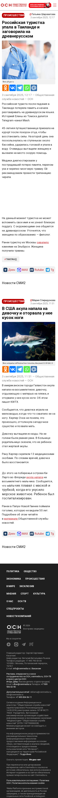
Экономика (13, 579)
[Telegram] (19, 88)
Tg (52, 269)
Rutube (39, 269)
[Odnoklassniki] (5, 88)
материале (11, 518)
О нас (9, 601)
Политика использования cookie (28, 783)
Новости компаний (18, 616)
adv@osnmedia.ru (14, 694)
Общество (30, 571)
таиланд (11, 259)
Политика (12, 571)
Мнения (11, 593)
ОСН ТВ (22, 601)
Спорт (25, 593)
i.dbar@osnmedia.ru (21, 684)
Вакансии (36, 668)
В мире (10, 586)
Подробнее (25, 754)
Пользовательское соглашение (22, 780)
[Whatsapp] (27, 88)
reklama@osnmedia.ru (40, 692)
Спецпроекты (15, 608)
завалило (43, 242)
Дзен (11, 269)
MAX (25, 269)
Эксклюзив (26, 586)
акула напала (34, 477)
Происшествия (35, 579)
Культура (39, 593)
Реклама (12, 186)
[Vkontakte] (12, 88)
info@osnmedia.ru (21, 668)
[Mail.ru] (34, 88)
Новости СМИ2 (13, 283)
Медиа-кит (35, 759)
